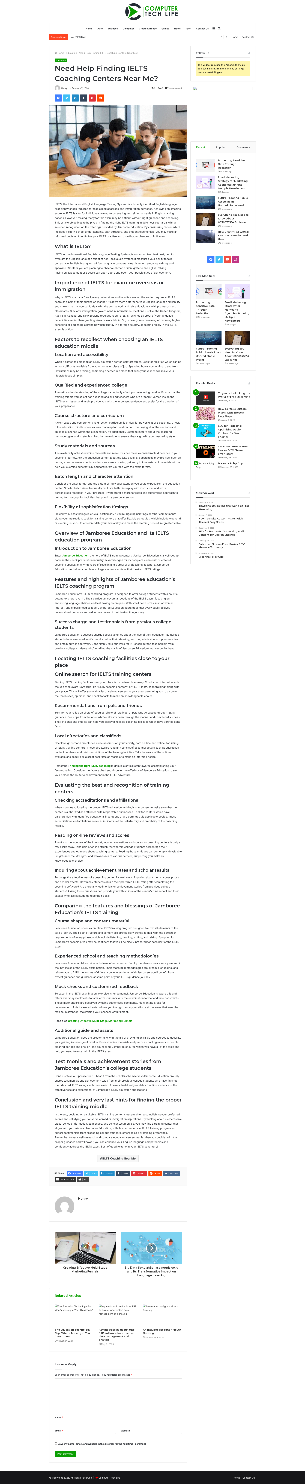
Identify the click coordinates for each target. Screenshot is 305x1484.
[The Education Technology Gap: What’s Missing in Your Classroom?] (74, 1315)
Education (71, 52)
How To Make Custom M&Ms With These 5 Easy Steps (232, 412)
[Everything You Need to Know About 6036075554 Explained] (205, 219)
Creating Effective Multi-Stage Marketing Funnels (100, 1021)
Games (165, 28)
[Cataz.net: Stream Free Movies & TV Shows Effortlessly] (205, 451)
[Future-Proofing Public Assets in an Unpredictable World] (205, 202)
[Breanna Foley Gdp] (205, 468)
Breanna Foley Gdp (230, 463)
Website (125, 1430)
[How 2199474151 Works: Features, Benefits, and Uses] (205, 236)
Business (113, 28)
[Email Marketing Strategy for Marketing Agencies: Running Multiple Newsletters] (205, 182)
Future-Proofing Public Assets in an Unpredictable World (233, 201)
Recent (200, 147)
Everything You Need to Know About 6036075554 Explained (233, 218)
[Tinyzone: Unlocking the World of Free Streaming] (205, 398)
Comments (243, 147)
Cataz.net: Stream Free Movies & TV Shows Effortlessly (232, 450)
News (177, 28)
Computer (128, 28)
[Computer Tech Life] (152, 11)
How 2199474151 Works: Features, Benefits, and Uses (99, 37)
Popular (221, 147)
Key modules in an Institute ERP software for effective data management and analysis (116, 1334)
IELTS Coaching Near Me (119, 1158)
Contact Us (202, 28)
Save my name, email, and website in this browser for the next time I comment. (102, 1443)
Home (89, 28)
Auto (100, 28)
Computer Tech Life (109, 1477)
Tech (188, 28)
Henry (64, 88)
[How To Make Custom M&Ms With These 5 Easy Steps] (205, 413)
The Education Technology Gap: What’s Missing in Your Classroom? (73, 1333)
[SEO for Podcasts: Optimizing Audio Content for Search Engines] (205, 430)
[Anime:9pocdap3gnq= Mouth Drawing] (162, 1315)
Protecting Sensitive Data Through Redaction (231, 164)
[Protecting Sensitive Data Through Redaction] (205, 165)
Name (59, 1417)
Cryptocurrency (148, 28)
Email (59, 1430)
